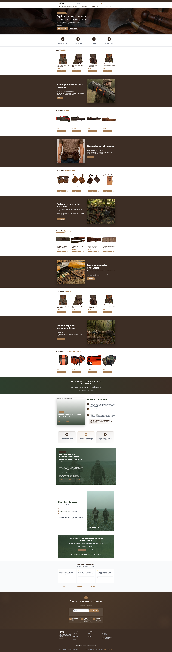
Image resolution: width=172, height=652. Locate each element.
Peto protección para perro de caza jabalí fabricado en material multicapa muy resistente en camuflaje (109, 367)
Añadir (62, 70)
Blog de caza (75, 637)
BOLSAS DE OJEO (76, 6)
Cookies (102, 649)
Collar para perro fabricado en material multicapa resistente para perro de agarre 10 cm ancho (62, 367)
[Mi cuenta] (111, 3)
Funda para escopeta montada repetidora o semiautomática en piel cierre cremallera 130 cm (78, 126)
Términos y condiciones (96, 649)
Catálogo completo (75, 634)
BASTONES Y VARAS (84, 6)
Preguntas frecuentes (90, 637)
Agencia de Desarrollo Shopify (108, 649)
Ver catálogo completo (62, 28)
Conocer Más (90, 549)
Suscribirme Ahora (94, 610)
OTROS (111, 6)
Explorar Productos (82, 549)
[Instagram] (62, 638)
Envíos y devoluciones (90, 636)
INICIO (60, 6)
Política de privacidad (88, 649)
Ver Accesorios (60, 338)
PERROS (106, 6)
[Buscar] (101, 3)
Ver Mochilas (91, 278)
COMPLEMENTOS (99, 6)
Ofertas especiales (73, 28)
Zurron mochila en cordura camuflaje (109, 65)
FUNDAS (63, 6)
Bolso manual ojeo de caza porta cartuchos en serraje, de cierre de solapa (108, 187)
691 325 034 (61, 0)
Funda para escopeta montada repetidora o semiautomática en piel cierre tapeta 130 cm (93, 126)
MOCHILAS (69, 6)
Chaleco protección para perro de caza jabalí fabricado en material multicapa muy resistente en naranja (78, 367)
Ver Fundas (60, 97)
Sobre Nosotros (75, 633)
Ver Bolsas (90, 156)
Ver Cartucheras (61, 219)
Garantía (88, 639)
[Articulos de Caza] (61, 3)
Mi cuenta (88, 633)
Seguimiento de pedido (108, 0)
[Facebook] (60, 638)
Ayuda (113, 0)
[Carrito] (113, 3)
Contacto (74, 639)
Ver (67, 70)
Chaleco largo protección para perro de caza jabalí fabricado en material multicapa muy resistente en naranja (93, 367)
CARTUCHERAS (92, 6)
